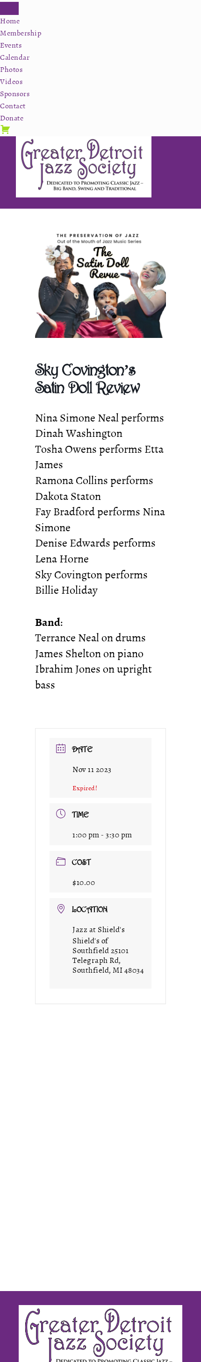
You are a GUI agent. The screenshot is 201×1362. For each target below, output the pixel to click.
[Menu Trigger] (9, 8)
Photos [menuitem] (11, 69)
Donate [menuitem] (11, 118)
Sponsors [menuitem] (14, 94)
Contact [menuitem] (13, 106)
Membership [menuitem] (20, 33)
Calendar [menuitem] (14, 57)
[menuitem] (4, 130)
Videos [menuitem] (11, 82)
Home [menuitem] (10, 21)
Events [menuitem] (11, 45)
